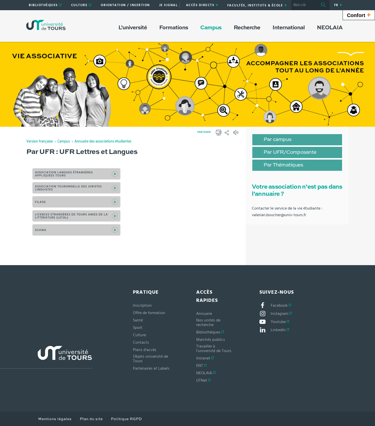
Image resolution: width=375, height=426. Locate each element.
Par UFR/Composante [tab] (290, 152)
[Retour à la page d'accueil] (46, 25)
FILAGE (40, 201)
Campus (63, 141)
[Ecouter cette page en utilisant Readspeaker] (236, 134)
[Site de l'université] (46, 357)
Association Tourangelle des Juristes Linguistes (68, 188)
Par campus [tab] (278, 139)
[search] (304, 5)
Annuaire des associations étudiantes (102, 141)
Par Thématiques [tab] (283, 165)
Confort (359, 15)
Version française (39, 141)
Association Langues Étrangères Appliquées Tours (64, 174)
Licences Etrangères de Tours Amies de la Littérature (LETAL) (71, 216)
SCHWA (40, 229)
